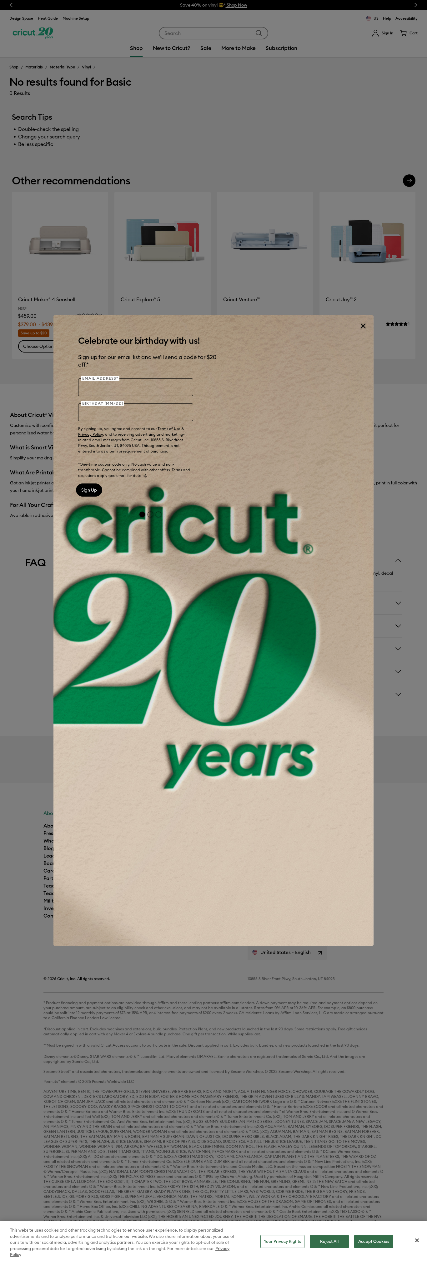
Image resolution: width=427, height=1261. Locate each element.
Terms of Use (169, 428)
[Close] (363, 326)
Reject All (329, 1241)
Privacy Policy (90, 434)
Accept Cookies (373, 1241)
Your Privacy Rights (282, 1241)
